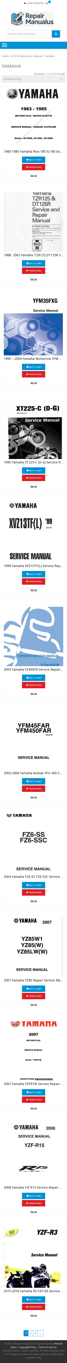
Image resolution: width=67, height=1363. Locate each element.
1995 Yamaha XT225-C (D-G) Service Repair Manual (33, 462)
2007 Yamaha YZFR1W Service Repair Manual (33, 1084)
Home (5, 56)
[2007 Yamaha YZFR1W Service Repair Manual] (33, 1051)
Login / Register (35, 3)
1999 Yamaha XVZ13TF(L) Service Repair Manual (33, 566)
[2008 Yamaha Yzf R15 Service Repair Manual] (33, 1154)
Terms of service (48, 1347)
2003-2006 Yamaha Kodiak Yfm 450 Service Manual (33, 773)
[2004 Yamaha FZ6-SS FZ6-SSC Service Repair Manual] (33, 843)
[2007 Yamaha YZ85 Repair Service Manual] (33, 947)
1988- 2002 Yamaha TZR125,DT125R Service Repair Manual (33, 255)
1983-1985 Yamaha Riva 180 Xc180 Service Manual (33, 152)
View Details (35, 167)
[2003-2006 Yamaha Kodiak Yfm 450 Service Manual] (33, 740)
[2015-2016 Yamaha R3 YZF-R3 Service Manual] (33, 1258)
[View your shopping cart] (46, 3)
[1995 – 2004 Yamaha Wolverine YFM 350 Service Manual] (33, 325)
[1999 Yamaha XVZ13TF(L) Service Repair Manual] (33, 533)
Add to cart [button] (35, 160)
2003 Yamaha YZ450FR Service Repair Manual (33, 670)
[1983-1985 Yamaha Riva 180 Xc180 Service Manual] (33, 118)
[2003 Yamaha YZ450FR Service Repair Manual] (33, 636)
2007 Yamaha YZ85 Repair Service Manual (33, 980)
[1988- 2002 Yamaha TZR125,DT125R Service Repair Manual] (33, 222)
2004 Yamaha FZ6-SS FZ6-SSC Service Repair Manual (33, 877)
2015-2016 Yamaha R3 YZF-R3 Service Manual (33, 1291)
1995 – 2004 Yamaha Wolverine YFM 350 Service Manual (33, 359)
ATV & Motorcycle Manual (27, 56)
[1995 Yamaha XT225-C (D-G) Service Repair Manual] (33, 429)
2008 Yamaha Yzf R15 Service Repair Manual (33, 1188)
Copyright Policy (27, 1347)
